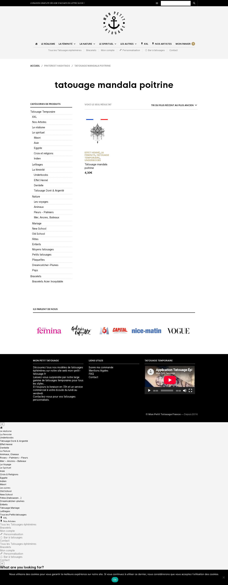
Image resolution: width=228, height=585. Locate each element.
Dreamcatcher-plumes (12, 501)
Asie (36, 142)
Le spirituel (38, 132)
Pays (35, 270)
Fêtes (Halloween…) (10, 498)
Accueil (35, 65)
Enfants (36, 244)
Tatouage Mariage (10, 508)
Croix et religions (43, 153)
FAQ (91, 373)
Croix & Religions (9, 474)
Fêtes (35, 239)
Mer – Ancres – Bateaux (13, 461)
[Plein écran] (190, 390)
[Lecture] (149, 390)
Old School (38, 233)
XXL (34, 116)
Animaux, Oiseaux (9, 454)
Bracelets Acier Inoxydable (47, 281)
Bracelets (91, 50)
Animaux (39, 206)
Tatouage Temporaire (42, 111)
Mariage (37, 223)
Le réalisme (48, 44)
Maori (37, 137)
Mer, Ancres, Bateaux (46, 217)
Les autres (127, 44)
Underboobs (41, 174)
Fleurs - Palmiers (44, 212)
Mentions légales (98, 370)
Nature (36, 196)
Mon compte (108, 50)
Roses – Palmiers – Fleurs (14, 457)
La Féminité (65, 44)
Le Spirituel (106, 44)
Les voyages (41, 201)
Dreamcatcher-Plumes (45, 265)
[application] (170, 380)
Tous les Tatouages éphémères (64, 50)
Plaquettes (38, 259)
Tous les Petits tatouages (13, 514)
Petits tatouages (41, 254)
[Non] (223, 577)
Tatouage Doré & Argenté (49, 190)
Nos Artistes (39, 122)
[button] (49, 331)
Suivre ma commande (101, 367)
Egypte (38, 148)
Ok (114, 579)
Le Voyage (5, 464)
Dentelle (38, 185)
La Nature (86, 44)
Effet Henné (41, 180)
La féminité (38, 169)
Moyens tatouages (43, 249)
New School (39, 228)
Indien (37, 158)
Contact (173, 50)
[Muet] (184, 390)
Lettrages (37, 164)
